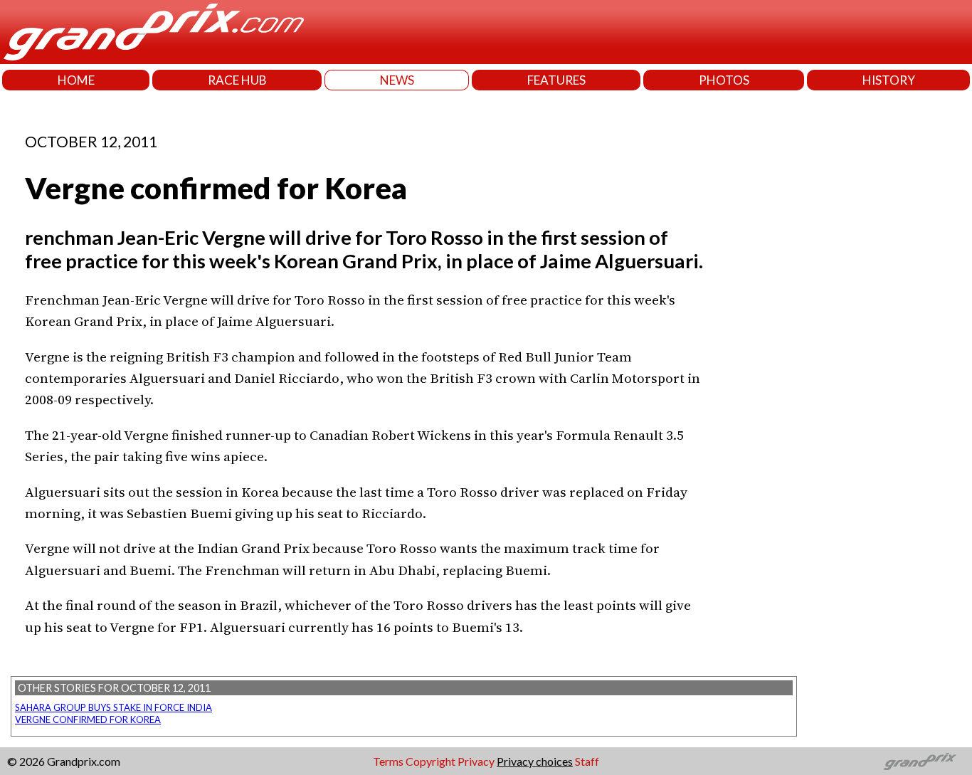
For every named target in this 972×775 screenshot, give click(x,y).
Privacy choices (535, 761)
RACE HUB (237, 80)
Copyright (430, 761)
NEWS (397, 80)
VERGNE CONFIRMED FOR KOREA (88, 719)
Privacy (476, 761)
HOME (76, 80)
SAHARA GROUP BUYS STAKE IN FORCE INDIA (113, 707)
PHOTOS (724, 80)
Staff (587, 761)
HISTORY (888, 80)
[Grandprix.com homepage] (920, 761)
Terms (388, 761)
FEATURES (556, 80)
